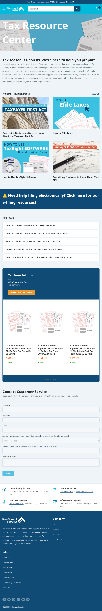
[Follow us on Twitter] (9, 599)
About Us (56, 534)
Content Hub (7, 562)
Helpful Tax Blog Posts (16, 93)
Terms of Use (8, 572)
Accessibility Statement (11, 582)
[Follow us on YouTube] (23, 599)
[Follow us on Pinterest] (18, 599)
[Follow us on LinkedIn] (28, 599)
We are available (16, 503)
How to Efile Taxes (63, 133)
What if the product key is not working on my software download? (36, 233)
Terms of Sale (8, 577)
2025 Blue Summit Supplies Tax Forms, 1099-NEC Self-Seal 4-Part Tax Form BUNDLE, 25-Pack (82, 349)
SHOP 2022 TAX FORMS (21, 292)
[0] (97, 8)
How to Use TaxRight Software (19, 177)
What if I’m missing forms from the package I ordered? (31, 225)
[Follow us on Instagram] (13, 599)
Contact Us (57, 539)
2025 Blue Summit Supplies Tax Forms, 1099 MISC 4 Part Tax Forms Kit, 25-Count (19, 349)
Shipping (56, 529)
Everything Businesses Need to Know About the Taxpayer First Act (23, 135)
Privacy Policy (7, 567)
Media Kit (6, 587)
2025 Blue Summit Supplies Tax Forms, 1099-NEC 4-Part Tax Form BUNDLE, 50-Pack (50, 349)
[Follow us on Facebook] (4, 599)
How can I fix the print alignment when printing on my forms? (34, 241)
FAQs (71, 491)
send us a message (84, 491)
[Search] (77, 8)
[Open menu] (3, 9)
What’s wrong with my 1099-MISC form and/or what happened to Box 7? (39, 257)
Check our (64, 491)
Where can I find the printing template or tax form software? (34, 249)
